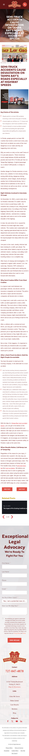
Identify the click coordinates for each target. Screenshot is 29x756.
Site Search (14, 753)
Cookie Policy (15, 750)
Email (4, 589)
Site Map (23, 750)
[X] (12, 721)
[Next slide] (12, 517)
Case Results (14, 705)
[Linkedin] (21, 721)
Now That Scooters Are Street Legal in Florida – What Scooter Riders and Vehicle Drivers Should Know (22, 489)
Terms (24, 633)
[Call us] (25, 4)
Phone (4, 580)
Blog (14, 713)
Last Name (5, 572)
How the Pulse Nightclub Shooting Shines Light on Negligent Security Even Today (7, 489)
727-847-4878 (14, 671)
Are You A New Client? (9, 597)
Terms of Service (19, 748)
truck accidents (10, 468)
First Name (5, 563)
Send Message (14, 640)
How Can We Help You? (10, 606)
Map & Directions (15, 687)
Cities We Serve (14, 696)
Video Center (14, 701)
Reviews (14, 709)
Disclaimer (6, 750)
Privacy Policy (17, 633)
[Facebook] (8, 721)
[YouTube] (17, 721)
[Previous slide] (3, 517)
